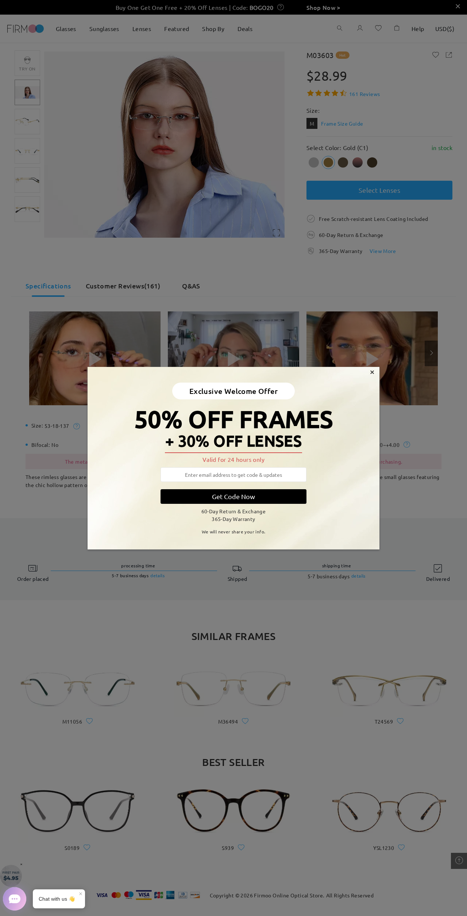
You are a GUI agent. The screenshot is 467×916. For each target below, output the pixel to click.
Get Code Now (233, 496)
